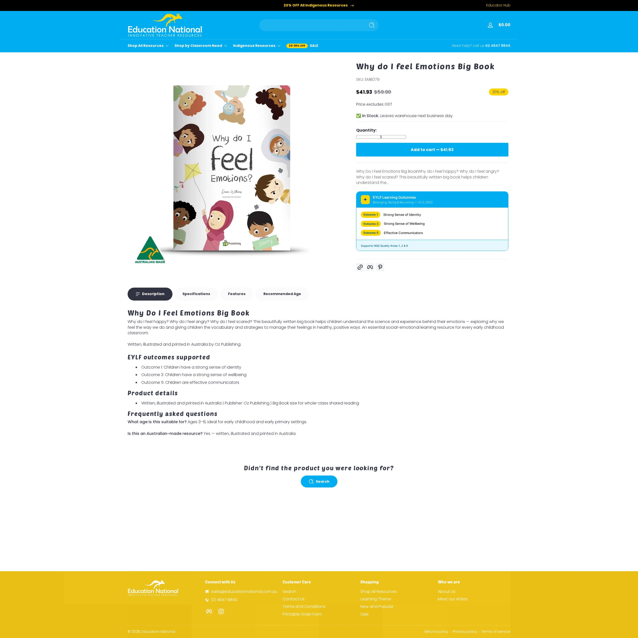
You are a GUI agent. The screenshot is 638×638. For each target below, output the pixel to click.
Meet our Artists (453, 599)
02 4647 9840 (497, 45)
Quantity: (366, 130)
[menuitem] (319, 591)
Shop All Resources (145, 45)
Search (289, 591)
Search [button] (322, 481)
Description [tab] (153, 293)
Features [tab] (236, 293)
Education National (158, 631)
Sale (364, 614)
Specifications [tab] (196, 293)
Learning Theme (375, 599)
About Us (446, 591)
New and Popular (377, 606)
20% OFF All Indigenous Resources (316, 5)
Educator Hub (498, 5)
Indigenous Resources (254, 45)
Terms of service (495, 631)
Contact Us (294, 599)
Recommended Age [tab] (282, 293)
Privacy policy (465, 631)
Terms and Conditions (304, 606)
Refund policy (436, 631)
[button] (503, 25)
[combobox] (311, 25)
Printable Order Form (302, 614)
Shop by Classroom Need (198, 45)
